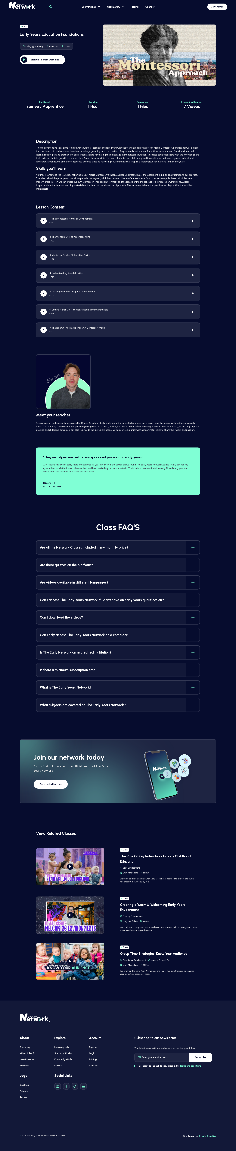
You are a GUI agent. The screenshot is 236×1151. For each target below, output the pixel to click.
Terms (23, 1097)
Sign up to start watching (45, 59)
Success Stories (63, 1053)
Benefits (24, 1065)
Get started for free (50, 784)
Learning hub (89, 6)
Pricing (134, 6)
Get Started (217, 6)
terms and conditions (190, 1066)
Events (58, 1065)
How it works (27, 1059)
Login (92, 1053)
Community (113, 6)
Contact (150, 6)
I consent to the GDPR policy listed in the (170, 1066)
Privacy (24, 1091)
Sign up (93, 1047)
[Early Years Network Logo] (22, 5)
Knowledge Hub (63, 1059)
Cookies (24, 1084)
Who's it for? (27, 1053)
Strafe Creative (207, 1136)
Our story (25, 1047)
